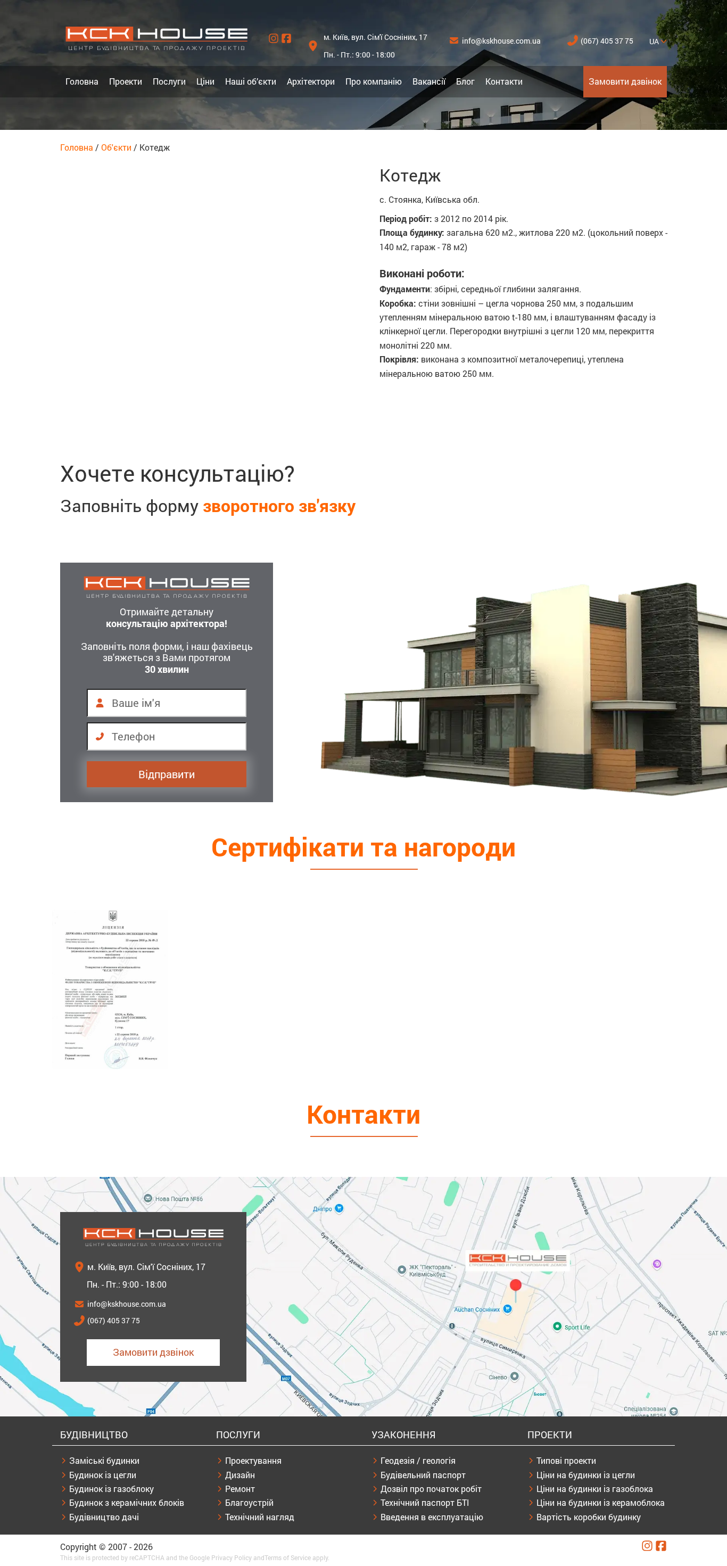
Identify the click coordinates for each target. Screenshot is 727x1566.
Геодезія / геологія (418, 1460)
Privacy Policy (231, 1557)
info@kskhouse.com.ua (501, 41)
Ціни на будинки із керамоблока (600, 1502)
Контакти (504, 81)
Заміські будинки (104, 1460)
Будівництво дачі (104, 1516)
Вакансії (428, 81)
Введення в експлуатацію (432, 1516)
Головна (81, 81)
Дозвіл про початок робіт (431, 1488)
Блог (465, 81)
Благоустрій (249, 1502)
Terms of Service (288, 1557)
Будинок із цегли (102, 1474)
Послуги (169, 81)
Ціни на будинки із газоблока (594, 1488)
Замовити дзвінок (625, 81)
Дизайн (240, 1474)
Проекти (125, 81)
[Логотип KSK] (156, 47)
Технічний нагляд (259, 1516)
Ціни (205, 81)
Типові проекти (566, 1460)
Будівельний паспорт (423, 1474)
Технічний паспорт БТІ (425, 1502)
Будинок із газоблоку (111, 1488)
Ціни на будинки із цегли (585, 1474)
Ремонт (240, 1488)
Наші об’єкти (250, 81)
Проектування (253, 1460)
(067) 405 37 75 (607, 41)
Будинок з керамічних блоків (126, 1502)
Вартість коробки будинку (588, 1516)
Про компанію (373, 81)
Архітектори (311, 81)
